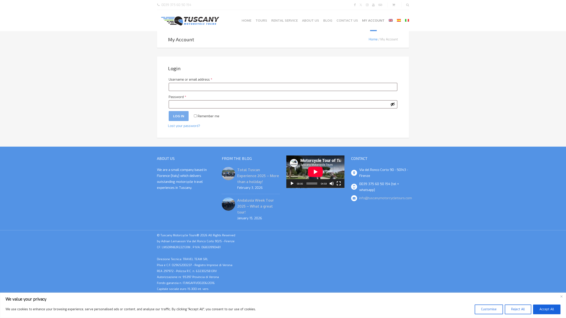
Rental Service (284, 20)
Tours (261, 20)
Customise (489, 309)
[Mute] (331, 183)
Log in (178, 116)
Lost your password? (184, 126)
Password (184, 97)
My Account (373, 20)
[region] (283, 305)
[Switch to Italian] (407, 20)
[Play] (292, 183)
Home (246, 20)
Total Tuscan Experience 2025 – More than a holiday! (258, 176)
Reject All (518, 309)
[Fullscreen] (339, 183)
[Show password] (392, 104)
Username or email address (197, 79)
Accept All (546, 309)
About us (310, 20)
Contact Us (347, 20)
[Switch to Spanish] (399, 20)
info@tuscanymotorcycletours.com (385, 198)
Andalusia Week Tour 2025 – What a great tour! (255, 206)
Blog (327, 20)
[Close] (561, 296)
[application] (315, 171)
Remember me (208, 116)
